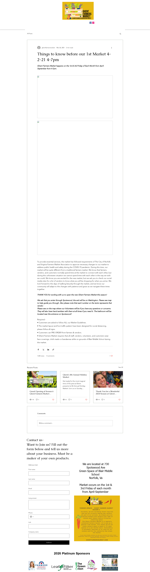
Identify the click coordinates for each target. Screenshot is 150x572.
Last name (31, 479)
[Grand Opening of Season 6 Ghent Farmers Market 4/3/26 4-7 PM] (42, 379)
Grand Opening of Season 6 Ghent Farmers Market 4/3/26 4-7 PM (41, 392)
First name (31, 469)
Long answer (32, 498)
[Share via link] (53, 350)
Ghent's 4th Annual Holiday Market (75, 376)
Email (30, 488)
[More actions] (111, 47)
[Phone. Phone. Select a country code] (32, 517)
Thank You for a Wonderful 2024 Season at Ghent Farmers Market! (107, 392)
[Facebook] (91, 23)
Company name (33, 532)
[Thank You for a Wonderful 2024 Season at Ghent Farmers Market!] (108, 379)
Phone (30, 513)
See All (120, 367)
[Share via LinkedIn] (48, 350)
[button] (120, 33)
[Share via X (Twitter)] (43, 350)
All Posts (29, 33)
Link (29, 522)
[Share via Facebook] (38, 350)
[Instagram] (93, 23)
